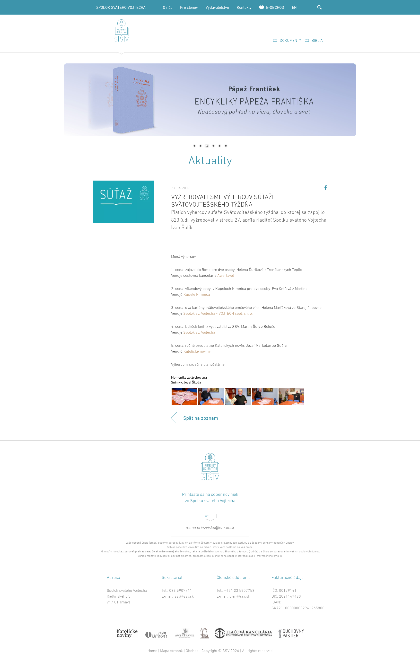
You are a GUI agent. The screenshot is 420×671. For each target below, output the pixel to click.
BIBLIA (317, 40)
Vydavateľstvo (217, 7)
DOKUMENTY (290, 40)
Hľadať (319, 7)
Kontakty (244, 7)
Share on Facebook (325, 187)
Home (152, 651)
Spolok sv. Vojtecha (199, 332)
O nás (167, 7)
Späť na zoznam (200, 418)
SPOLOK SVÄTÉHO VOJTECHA (121, 7)
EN (294, 7)
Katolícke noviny (197, 351)
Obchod (192, 651)
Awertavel (225, 275)
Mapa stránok (171, 651)
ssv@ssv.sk (184, 596)
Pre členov (189, 7)
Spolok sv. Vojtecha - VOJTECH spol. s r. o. (218, 313)
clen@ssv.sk (239, 596)
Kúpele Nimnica (197, 294)
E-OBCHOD (275, 7)
